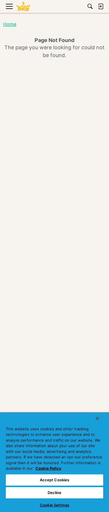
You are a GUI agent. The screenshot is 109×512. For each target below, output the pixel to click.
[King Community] (23, 6)
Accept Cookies (54, 480)
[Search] (90, 6)
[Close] (97, 418)
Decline (55, 492)
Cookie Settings (54, 505)
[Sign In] (100, 6)
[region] (54, 462)
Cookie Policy (48, 468)
